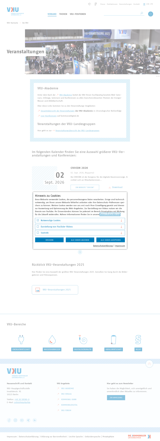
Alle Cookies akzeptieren (111, 240)
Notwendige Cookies (50, 220)
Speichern (49, 240)
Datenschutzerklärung (110, 214)
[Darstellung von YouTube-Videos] (38, 227)
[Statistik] (38, 233)
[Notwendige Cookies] (38, 220)
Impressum (120, 246)
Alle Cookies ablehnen (80, 240)
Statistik (44, 233)
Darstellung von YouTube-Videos (57, 227)
